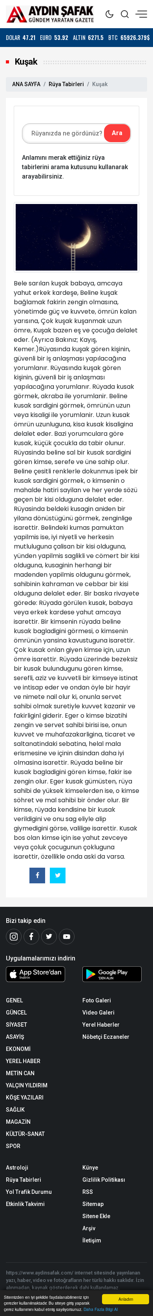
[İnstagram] (14, 936)
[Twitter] (49, 936)
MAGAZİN (18, 1122)
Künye (90, 1167)
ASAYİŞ (15, 1037)
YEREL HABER (23, 1061)
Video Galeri (98, 1012)
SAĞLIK (15, 1110)
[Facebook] (31, 936)
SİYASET (16, 1025)
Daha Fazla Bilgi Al (101, 1309)
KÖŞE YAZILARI (25, 1097)
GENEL (14, 1000)
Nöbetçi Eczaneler (105, 1037)
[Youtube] (67, 936)
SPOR (13, 1146)
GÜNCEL (16, 1012)
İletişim (91, 1240)
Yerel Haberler (101, 1025)
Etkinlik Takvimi (25, 1204)
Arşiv (88, 1228)
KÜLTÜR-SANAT (25, 1134)
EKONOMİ (18, 1049)
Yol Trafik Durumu (29, 1192)
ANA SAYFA (26, 84)
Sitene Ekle (96, 1216)
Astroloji (17, 1167)
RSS (87, 1192)
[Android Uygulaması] (114, 975)
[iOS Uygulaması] (38, 974)
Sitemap (93, 1204)
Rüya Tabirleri (66, 84)
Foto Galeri (96, 1000)
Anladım (125, 1299)
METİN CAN (20, 1073)
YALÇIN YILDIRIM (26, 1085)
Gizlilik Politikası (103, 1180)
